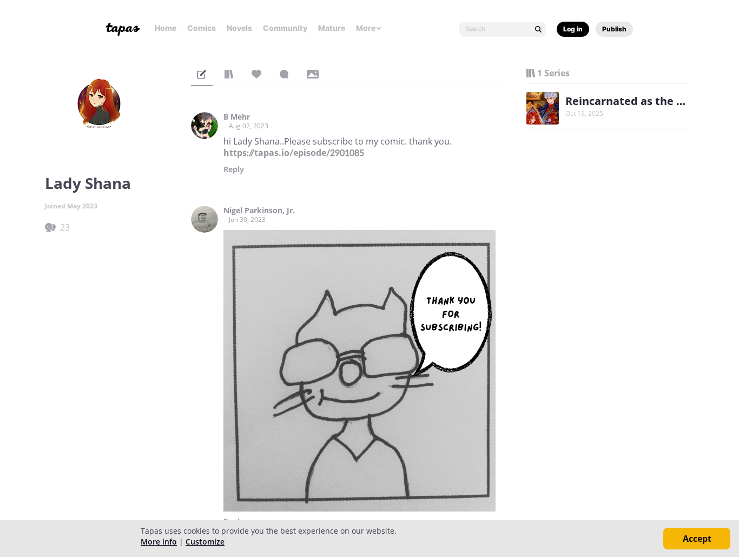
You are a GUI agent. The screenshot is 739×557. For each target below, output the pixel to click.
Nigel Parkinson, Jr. (259, 210)
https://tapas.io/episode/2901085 (293, 153)
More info (159, 541)
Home (165, 27)
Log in (573, 29)
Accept (697, 539)
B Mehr (236, 117)
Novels (239, 27)
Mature (331, 27)
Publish (614, 29)
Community (285, 27)
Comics (201, 27)
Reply (233, 169)
